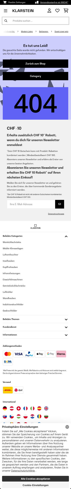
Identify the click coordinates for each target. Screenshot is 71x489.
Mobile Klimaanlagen (13, 248)
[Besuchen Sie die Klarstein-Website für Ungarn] (19, 416)
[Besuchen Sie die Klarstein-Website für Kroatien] (32, 416)
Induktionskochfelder (13, 304)
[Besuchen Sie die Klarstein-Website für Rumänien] (39, 416)
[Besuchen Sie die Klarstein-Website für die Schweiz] (19, 408)
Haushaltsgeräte (8, 31)
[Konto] (49, 10)
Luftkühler (8, 292)
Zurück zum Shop (35, 63)
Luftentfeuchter (10, 254)
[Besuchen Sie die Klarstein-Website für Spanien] (39, 408)
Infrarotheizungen (11, 273)
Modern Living (27, 31)
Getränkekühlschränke (14, 285)
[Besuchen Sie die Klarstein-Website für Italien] (32, 408)
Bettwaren (43, 31)
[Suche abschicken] (5, 21)
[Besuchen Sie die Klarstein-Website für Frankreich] (25, 408)
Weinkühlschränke (12, 242)
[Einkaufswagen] (66, 11)
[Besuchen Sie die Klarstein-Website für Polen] (25, 416)
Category (35, 76)
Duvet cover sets (61, 31)
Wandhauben (9, 298)
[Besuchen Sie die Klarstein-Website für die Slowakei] (5, 416)
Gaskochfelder (10, 310)
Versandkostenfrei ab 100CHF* (54, 2)
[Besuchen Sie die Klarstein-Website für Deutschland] (5, 408)
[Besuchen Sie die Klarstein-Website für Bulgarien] (46, 416)
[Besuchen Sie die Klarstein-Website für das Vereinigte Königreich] (46, 408)
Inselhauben (8, 261)
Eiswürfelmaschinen (13, 279)
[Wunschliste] (57, 11)
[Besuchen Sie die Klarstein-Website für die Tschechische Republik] (12, 416)
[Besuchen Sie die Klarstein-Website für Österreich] (12, 408)
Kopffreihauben (10, 267)
